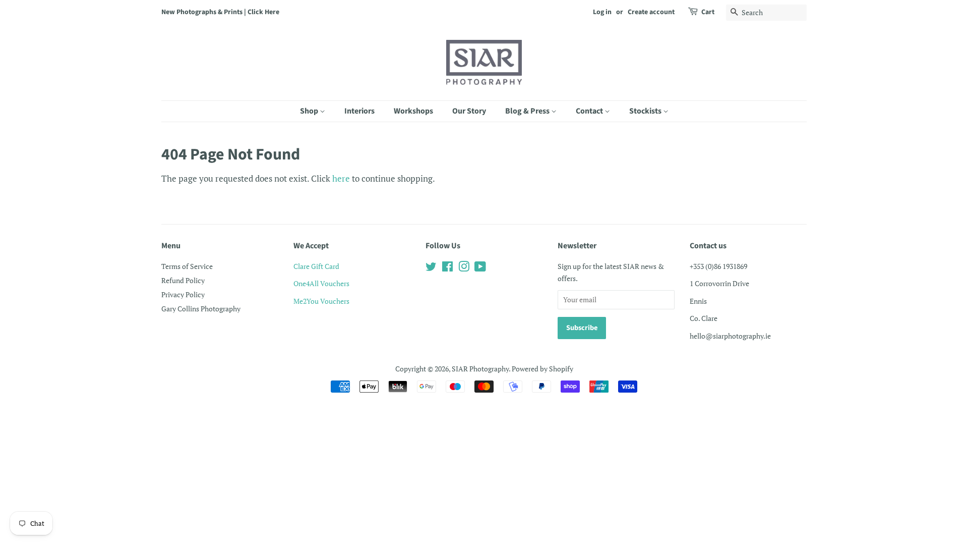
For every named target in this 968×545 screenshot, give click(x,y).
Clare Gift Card (316, 266)
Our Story (469, 111)
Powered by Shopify (542, 368)
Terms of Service (187, 266)
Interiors (359, 111)
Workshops (413, 111)
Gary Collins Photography (200, 308)
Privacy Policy (183, 294)
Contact (590, 111)
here (341, 178)
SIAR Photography (480, 368)
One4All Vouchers (321, 283)
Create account (651, 12)
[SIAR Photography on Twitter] (431, 268)
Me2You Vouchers (321, 301)
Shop (310, 111)
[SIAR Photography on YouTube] (480, 268)
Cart (707, 12)
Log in (602, 12)
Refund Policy (183, 280)
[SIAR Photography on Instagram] (463, 268)
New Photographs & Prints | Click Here (220, 12)
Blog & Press (528, 111)
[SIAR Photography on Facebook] (447, 268)
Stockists (646, 111)
